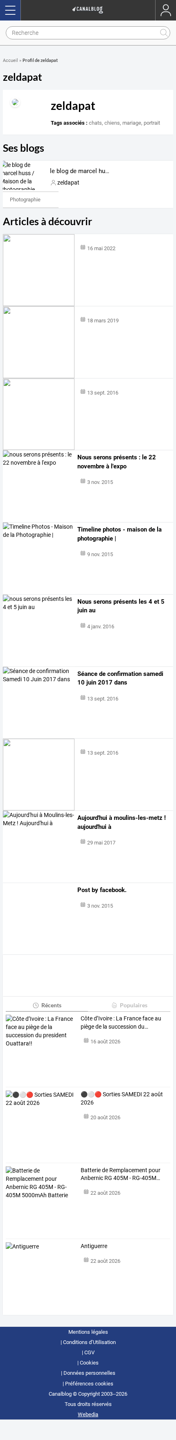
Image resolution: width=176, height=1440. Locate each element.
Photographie (25, 199)
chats (95, 123)
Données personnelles (89, 1373)
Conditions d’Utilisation (89, 1342)
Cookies (89, 1363)
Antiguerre (94, 1246)
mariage (131, 123)
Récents (51, 1005)
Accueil (10, 60)
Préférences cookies (89, 1384)
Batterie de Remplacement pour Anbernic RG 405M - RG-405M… (120, 1174)
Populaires (133, 1005)
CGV (89, 1352)
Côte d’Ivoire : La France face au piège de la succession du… (121, 1022)
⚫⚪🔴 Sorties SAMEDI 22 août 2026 (122, 1098)
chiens (112, 123)
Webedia (88, 1414)
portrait (152, 123)
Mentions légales (88, 1332)
